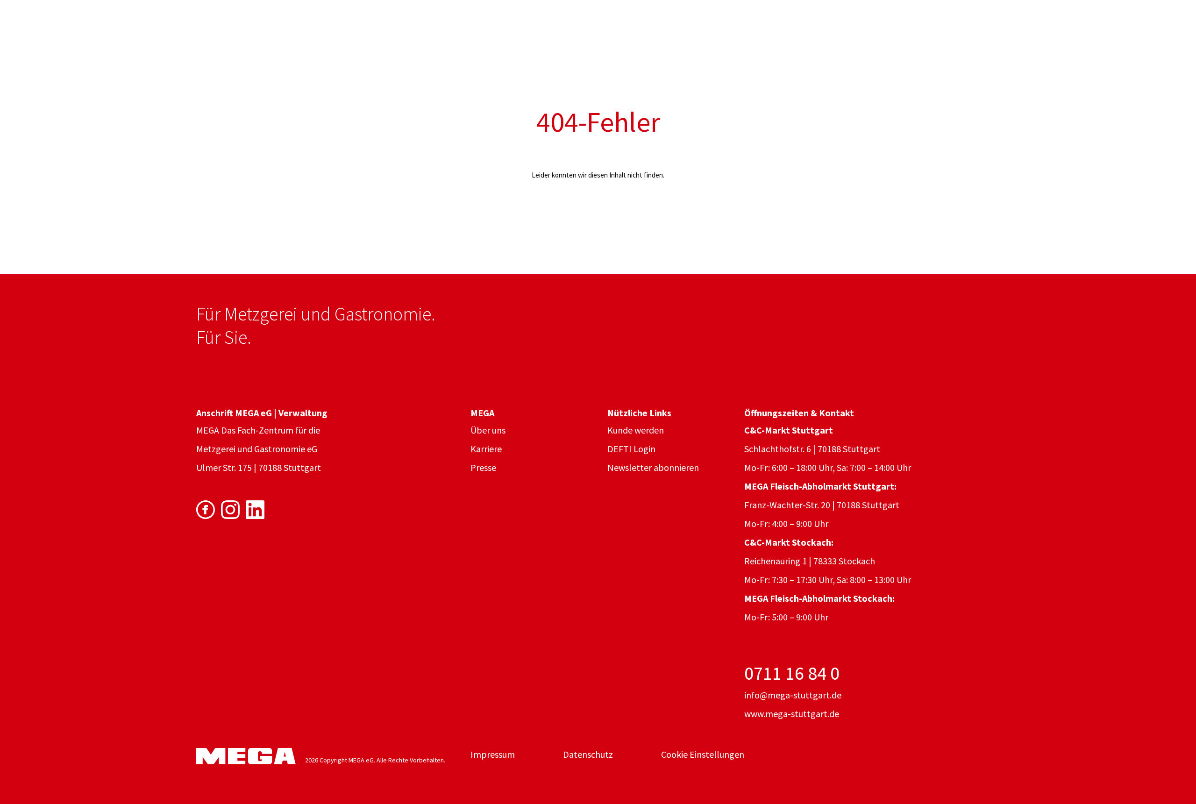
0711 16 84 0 (792, 673)
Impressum (492, 754)
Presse (483, 467)
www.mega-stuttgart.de (791, 713)
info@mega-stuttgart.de (792, 695)
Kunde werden (635, 430)
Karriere (486, 449)
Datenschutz (588, 754)
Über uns (487, 430)
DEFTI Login (631, 449)
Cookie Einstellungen (702, 754)
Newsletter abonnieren (653, 467)
